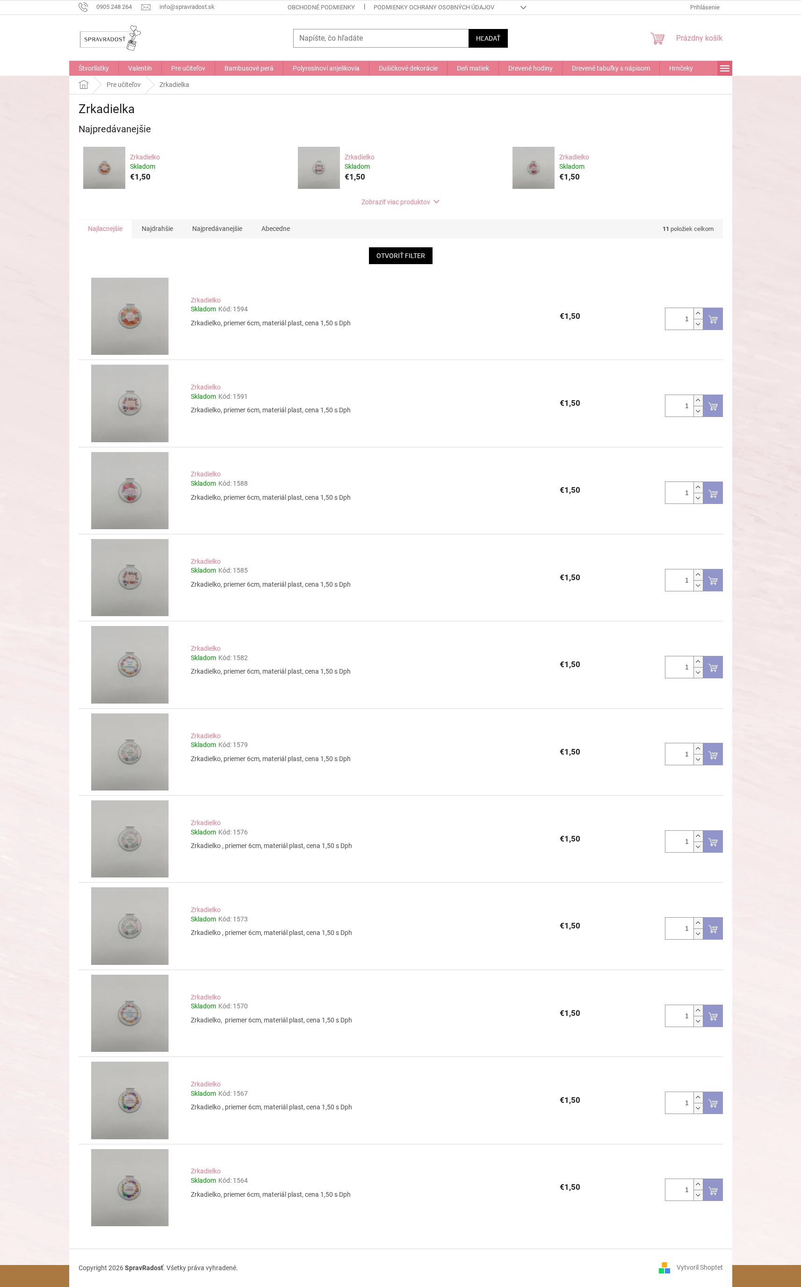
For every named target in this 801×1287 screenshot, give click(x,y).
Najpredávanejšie (217, 228)
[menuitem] (93, 68)
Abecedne (275, 228)
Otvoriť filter (400, 255)
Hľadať (488, 38)
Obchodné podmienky (321, 7)
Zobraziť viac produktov (395, 202)
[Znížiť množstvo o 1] (698, 324)
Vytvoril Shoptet (700, 1267)
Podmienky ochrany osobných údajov (434, 7)
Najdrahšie (157, 228)
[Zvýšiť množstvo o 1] (698, 313)
